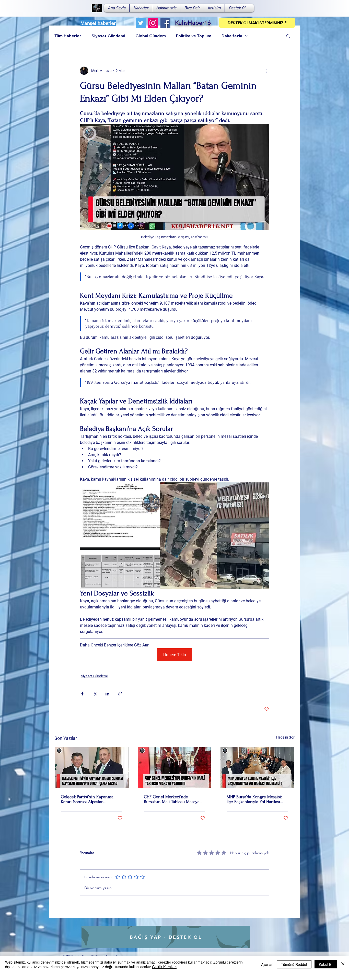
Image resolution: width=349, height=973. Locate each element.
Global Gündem (150, 35)
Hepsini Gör (285, 737)
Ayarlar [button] (267, 964)
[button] (288, 36)
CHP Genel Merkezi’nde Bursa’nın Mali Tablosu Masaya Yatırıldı (172, 799)
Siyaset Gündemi (108, 35)
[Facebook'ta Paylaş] (82, 693)
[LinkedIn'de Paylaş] (107, 693)
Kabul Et (325, 964)
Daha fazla (232, 35)
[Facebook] (165, 23)
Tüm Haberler (67, 35)
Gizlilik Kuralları (164, 966)
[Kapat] (343, 964)
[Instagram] (153, 23)
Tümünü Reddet (294, 964)
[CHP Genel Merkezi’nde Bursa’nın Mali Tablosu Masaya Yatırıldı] (175, 767)
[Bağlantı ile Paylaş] (120, 693)
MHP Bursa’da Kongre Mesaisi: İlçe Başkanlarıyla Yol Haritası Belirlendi (254, 799)
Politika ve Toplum (193, 35)
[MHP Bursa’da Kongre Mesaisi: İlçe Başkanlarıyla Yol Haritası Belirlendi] (257, 767)
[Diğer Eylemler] (266, 71)
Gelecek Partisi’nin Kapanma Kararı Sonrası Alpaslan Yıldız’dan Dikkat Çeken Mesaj (89, 799)
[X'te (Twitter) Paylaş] (94, 693)
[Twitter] (141, 23)
